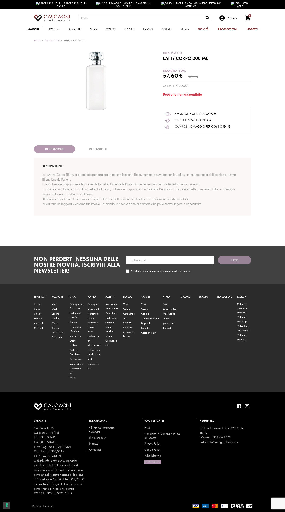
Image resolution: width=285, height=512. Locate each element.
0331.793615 (48, 437)
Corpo (55, 323)
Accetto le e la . (161, 270)
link (66, 484)
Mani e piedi (94, 345)
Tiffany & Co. (173, 53)
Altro (166, 297)
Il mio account (97, 438)
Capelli (110, 297)
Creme (73, 322)
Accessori (57, 337)
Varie (72, 377)
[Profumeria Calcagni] (52, 18)
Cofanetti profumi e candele (242, 308)
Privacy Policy (152, 444)
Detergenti (93, 304)
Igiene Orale (76, 364)
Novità (185, 297)
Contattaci (95, 450)
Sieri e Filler (76, 335)
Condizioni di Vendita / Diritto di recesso (162, 436)
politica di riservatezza (178, 271)
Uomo (37, 308)
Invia (235, 260)
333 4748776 (221, 437)
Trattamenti (93, 313)
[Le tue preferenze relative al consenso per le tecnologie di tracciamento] (6, 505)
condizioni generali (152, 271)
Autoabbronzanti (150, 318)
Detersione (111, 313)
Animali (167, 328)
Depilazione (76, 359)
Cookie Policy (152, 450)
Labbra (55, 313)
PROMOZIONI (224, 297)
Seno (90, 331)
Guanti (166, 318)
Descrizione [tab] (54, 149)
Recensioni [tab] (98, 149)
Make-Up (57, 297)
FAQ (147, 428)
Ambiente (39, 323)
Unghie (56, 318)
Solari (145, 297)
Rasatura (127, 327)
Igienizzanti (169, 323)
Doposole (146, 323)
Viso (54, 304)
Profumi (39, 297)
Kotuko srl (48, 506)
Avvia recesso (153, 461)
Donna (37, 304)
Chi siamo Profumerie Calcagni (101, 430)
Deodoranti (93, 308)
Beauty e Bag (169, 308)
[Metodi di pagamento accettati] (222, 505)
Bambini (38, 318)
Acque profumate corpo (93, 323)
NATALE (241, 297)
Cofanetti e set (148, 332)
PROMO (203, 297)
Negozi (93, 444)
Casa (165, 304)
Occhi (55, 308)
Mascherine (169, 313)
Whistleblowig (152, 456)
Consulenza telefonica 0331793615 (203, 5)
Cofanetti (38, 328)
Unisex (37, 313)
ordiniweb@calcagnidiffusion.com (219, 442)
